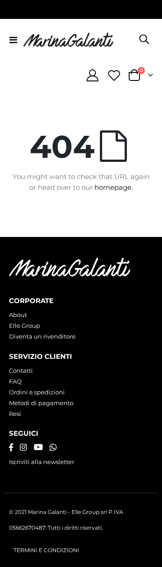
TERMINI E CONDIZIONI (46, 550)
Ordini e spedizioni (37, 392)
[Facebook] (11, 447)
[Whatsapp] (53, 447)
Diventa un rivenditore (42, 336)
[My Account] (92, 75)
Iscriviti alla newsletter (41, 461)
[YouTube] (38, 447)
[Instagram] (23, 447)
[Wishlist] (113, 75)
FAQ (15, 381)
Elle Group (24, 325)
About (18, 314)
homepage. (113, 187)
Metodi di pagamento (41, 402)
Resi (15, 413)
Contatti (21, 370)
